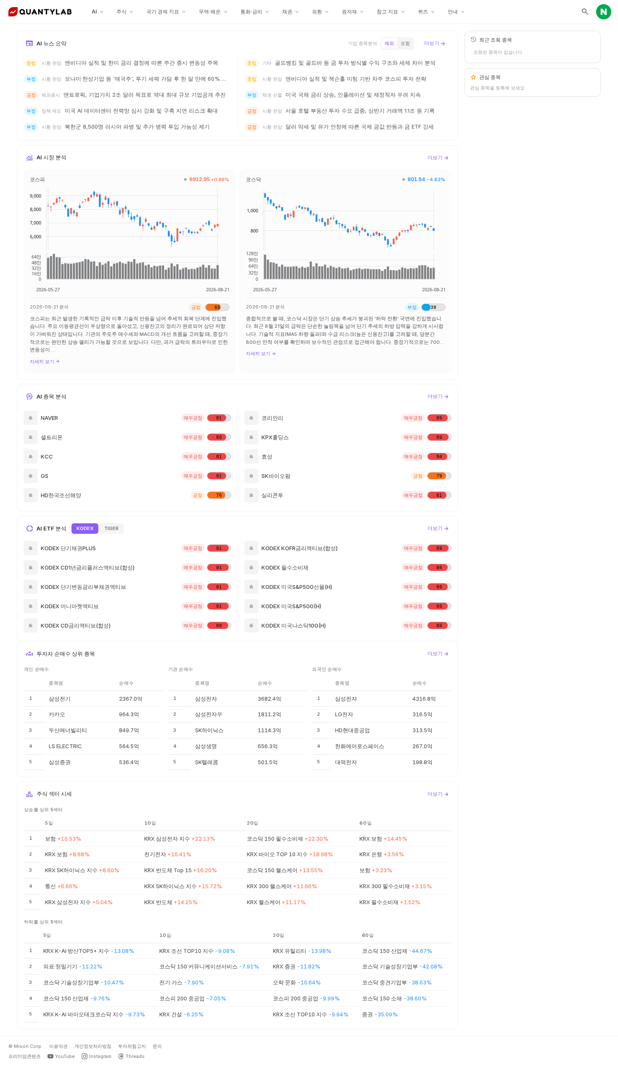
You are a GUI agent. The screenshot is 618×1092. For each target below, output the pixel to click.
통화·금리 (255, 12)
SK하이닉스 (209, 730)
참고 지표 (391, 12)
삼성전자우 (208, 714)
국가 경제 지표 (166, 12)
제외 (389, 43)
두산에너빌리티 (68, 730)
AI (98, 12)
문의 (157, 1046)
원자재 (353, 12)
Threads (135, 1056)
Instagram (100, 1056)
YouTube (65, 1056)
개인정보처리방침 (92, 1046)
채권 (291, 12)
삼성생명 (206, 746)
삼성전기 (60, 698)
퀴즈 (427, 12)
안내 (457, 12)
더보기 (435, 43)
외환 (321, 12)
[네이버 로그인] (603, 11)
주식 (125, 12)
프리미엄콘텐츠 (24, 1056)
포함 (405, 43)
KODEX (85, 528)
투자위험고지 (132, 1046)
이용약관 (58, 1046)
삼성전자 (206, 698)
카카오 (57, 714)
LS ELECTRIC (65, 746)
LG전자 (344, 714)
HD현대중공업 (352, 730)
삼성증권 (60, 762)
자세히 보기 (45, 361)
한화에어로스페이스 (359, 746)
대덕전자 (346, 762)
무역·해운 (214, 12)
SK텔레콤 (206, 762)
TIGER (111, 528)
